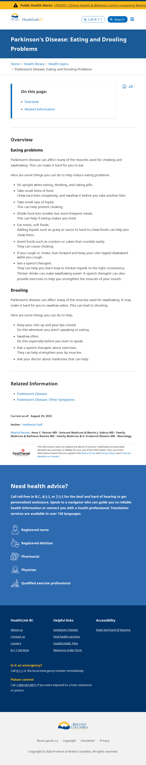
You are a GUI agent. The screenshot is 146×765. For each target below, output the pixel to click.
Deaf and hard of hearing (113, 630)
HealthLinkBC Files (65, 643)
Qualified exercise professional (45, 583)
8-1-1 (95, 19)
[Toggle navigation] (132, 19)
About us (17, 630)
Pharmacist (30, 556)
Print (124, 86)
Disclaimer (88, 740)
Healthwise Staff (32, 424)
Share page (131, 86)
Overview (31, 102)
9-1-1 (19, 671)
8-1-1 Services (20, 650)
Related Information (40, 109)
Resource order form (67, 650)
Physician (28, 570)
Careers (16, 643)
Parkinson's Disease (32, 394)
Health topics (58, 64)
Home (15, 64)
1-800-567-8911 (26, 685)
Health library (34, 64)
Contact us (18, 637)
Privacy (104, 740)
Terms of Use (88, 453)
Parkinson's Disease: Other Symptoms (46, 399)
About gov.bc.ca (47, 740)
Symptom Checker (65, 630)
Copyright (69, 740)
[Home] (45, 16)
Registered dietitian (37, 543)
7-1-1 (59, 496)
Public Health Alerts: (36, 5)
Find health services (66, 637)
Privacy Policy (107, 453)
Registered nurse (35, 530)
